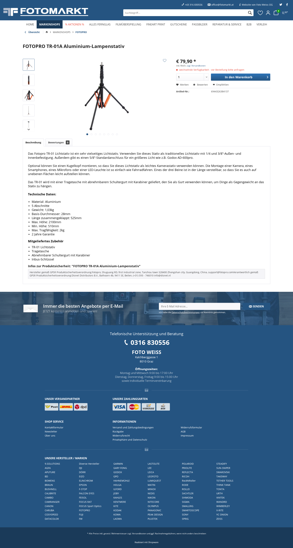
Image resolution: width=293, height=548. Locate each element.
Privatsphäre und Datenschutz (130, 439)
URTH (219, 493)
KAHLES (117, 497)
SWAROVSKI (223, 472)
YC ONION (222, 514)
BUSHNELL (51, 489)
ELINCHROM (86, 480)
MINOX (152, 489)
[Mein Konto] (268, 12)
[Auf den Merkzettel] (164, 60)
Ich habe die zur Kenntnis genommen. (192, 312)
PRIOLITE (187, 468)
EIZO (81, 476)
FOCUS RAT (85, 501)
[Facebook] (287, 4)
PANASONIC (154, 510)
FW (80, 518)
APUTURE (50, 472)
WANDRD (221, 501)
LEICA (151, 472)
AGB (183, 431)
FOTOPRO (84, 510)
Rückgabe (118, 431)
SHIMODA (187, 497)
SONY (185, 514)
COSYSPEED (51, 514)
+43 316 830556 (193, 4)
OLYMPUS (153, 506)
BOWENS (50, 480)
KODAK (117, 510)
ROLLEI (186, 489)
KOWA (117, 514)
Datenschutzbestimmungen (186, 312)
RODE (185, 484)
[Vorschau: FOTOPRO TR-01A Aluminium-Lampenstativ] (29, 65)
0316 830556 (150, 342)
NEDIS (151, 493)
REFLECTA (187, 472)
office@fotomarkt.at (222, 4)
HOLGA (117, 484)
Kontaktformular (54, 427)
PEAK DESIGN (155, 514)
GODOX (117, 472)
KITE (115, 506)
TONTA (220, 489)
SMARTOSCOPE (190, 510)
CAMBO (49, 497)
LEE (150, 468)
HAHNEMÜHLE (121, 480)
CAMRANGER (52, 501)
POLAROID (188, 463)
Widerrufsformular (191, 427)
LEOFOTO (153, 476)
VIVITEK (220, 497)
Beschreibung (33, 142)
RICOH (185, 476)
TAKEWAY (221, 476)
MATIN (151, 484)
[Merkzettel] (260, 12)
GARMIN (118, 463)
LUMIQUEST (154, 480)
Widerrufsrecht (121, 435)
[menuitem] (188, 12)
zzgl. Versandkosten (196, 65)
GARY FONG (120, 468)
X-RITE (219, 510)
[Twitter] (281, 4)
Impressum (187, 435)
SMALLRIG (187, 506)
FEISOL (83, 497)
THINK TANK (223, 484)
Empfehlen (222, 84)
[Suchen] (249, 12)
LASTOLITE (154, 463)
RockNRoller (189, 480)
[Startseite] (46, 32)
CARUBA (49, 510)
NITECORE (153, 501)
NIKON (151, 497)
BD (46, 476)
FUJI (81, 514)
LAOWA (117, 518)
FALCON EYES (86, 493)
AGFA (48, 468)
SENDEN (258, 306)
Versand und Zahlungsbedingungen (133, 427)
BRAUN (49, 484)
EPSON (83, 484)
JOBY (116, 493)
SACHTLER (187, 493)
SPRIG (185, 518)
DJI (80, 468)
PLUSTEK (153, 518)
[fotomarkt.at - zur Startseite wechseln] (53, 12)
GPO (115, 476)
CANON (49, 506)
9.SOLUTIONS (52, 463)
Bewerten (202, 84)
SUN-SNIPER (223, 468)
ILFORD (117, 489)
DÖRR (82, 472)
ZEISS (219, 518)
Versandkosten (139, 533)
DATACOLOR (52, 518)
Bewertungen (58, 142)
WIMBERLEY (223, 506)
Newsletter (51, 431)
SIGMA (185, 501)
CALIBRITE (50, 493)
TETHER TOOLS (224, 480)
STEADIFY (221, 463)
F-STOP (83, 489)
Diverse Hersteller (89, 463)
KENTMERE (119, 501)
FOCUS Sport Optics (90, 506)
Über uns (50, 435)
